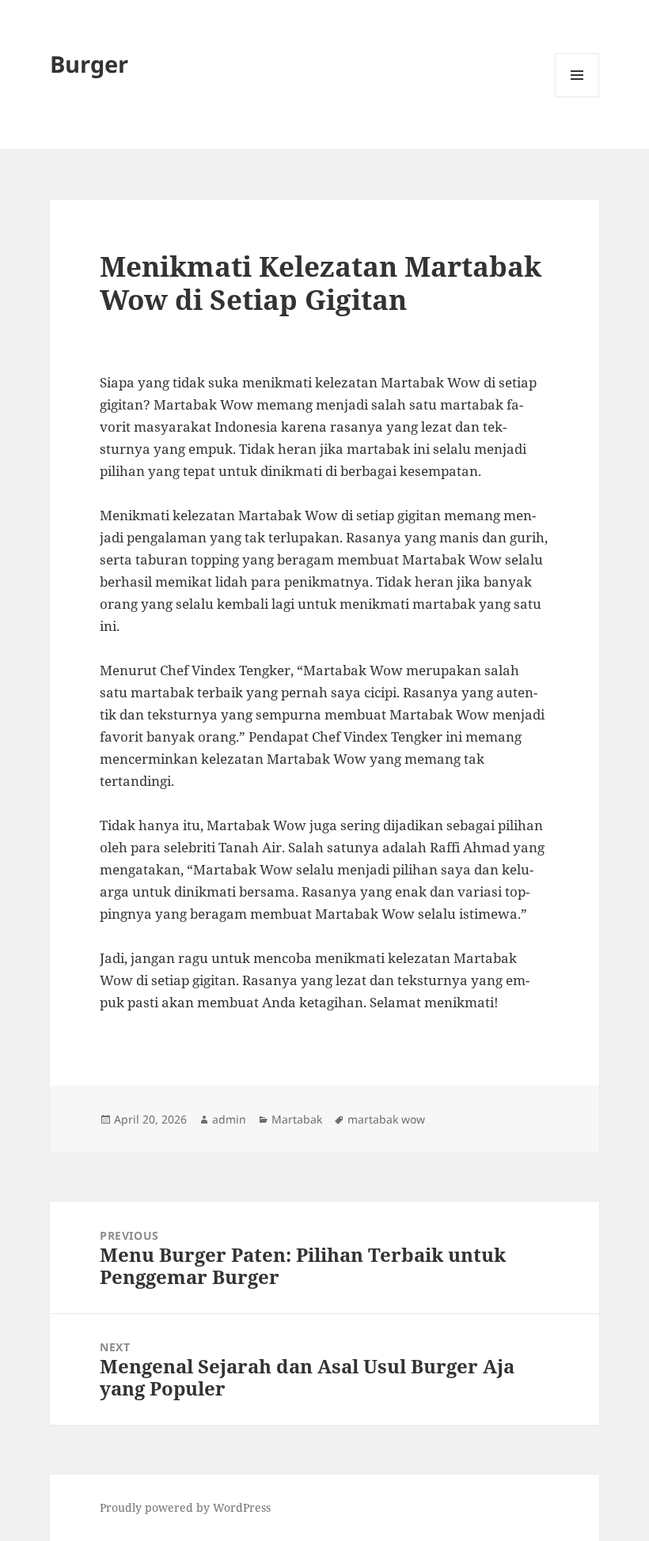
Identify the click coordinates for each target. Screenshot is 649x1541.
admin (229, 1119)
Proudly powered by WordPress (185, 1507)
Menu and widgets (577, 96)
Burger (89, 63)
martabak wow (386, 1119)
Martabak (296, 1119)
